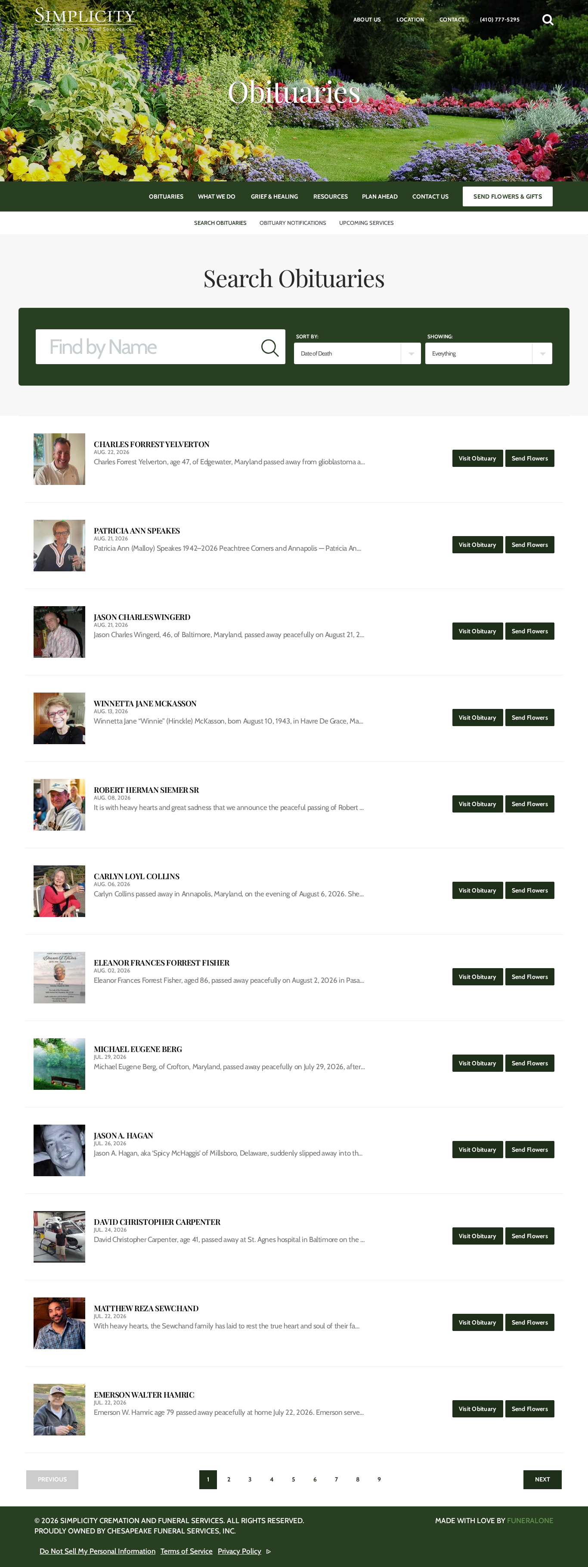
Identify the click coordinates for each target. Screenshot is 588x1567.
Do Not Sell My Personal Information (97, 1551)
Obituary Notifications (293, 222)
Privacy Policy (239, 1551)
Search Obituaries (220, 222)
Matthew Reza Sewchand (146, 1308)
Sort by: (307, 336)
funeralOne (530, 1520)
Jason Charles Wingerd (142, 617)
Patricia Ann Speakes (137, 530)
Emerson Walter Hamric (144, 1394)
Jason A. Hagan (123, 1135)
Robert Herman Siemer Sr (146, 789)
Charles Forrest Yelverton (152, 444)
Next (542, 1479)
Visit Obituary (481, 458)
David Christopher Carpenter (157, 1222)
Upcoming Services (366, 222)
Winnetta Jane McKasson (145, 703)
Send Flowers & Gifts (507, 196)
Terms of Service (187, 1551)
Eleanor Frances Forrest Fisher (161, 962)
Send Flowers (533, 458)
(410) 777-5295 (500, 19)
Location (410, 19)
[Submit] (270, 346)
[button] (548, 19)
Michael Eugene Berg (138, 1049)
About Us (367, 19)
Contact (452, 19)
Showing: (440, 336)
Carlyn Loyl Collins (136, 876)
